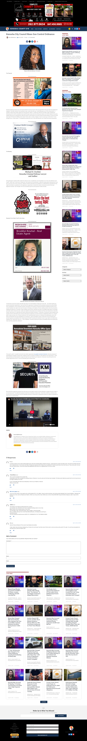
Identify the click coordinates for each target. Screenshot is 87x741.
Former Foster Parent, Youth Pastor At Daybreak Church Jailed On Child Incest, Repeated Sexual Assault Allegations (53, 686)
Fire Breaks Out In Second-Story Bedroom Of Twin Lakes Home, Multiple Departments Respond (71, 109)
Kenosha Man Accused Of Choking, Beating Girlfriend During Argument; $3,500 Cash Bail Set (70, 225)
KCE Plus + (58, 28)
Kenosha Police (50, 1)
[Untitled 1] (32, 214)
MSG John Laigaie (13, 491)
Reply (11, 470)
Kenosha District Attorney (41, 1)
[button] (72, 29)
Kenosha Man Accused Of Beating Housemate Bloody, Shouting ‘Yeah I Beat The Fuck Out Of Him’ (72, 653)
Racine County (24, 1)
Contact (14, 731)
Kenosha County (17, 1)
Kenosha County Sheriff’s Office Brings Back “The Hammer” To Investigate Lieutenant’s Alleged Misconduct (71, 79)
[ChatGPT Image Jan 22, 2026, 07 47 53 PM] (32, 147)
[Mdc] (32, 177)
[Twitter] (77, 29)
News (32, 28)
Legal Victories (38, 28)
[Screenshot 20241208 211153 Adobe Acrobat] (32, 387)
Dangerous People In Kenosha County (61, 1)
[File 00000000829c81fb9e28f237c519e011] (32, 350)
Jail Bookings (52, 28)
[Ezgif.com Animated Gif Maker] (32, 106)
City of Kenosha (9, 1)
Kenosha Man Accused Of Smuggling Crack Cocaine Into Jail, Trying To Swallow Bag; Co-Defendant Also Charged (71, 138)
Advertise (45, 28)
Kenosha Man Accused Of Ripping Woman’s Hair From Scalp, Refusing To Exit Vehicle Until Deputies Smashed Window (53, 654)
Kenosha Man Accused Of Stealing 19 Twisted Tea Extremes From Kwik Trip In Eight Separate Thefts (15, 685)
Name (7, 556)
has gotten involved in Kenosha (40, 354)
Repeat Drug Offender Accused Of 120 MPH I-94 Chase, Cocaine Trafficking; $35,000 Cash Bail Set (71, 53)
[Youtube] (79, 29)
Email (7, 560)
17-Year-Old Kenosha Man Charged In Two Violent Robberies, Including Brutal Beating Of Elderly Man (14, 653)
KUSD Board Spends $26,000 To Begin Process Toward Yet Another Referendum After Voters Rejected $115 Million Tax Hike (72, 686)
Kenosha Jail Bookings (14, 728)
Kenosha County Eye (19, 29)
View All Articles (17, 445)
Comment (8, 540)
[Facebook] (75, 29)
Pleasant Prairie (31, 1)
